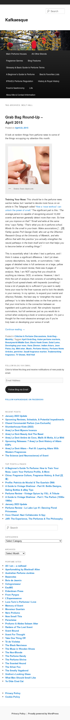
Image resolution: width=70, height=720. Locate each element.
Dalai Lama (54, 342)
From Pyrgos (12, 594)
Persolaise (10, 619)
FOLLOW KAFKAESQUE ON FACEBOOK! (24, 399)
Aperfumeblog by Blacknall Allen (22, 569)
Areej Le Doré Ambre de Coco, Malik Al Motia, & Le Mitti (34, 437)
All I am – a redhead (15, 565)
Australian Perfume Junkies (19, 573)
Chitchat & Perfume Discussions (30, 336)
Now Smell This (13, 616)
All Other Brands (39, 53)
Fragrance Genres (14, 60)
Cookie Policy (12, 696)
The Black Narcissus (16, 645)
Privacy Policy (12, 693)
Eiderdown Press (14, 591)
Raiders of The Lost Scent (18, 627)
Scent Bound (12, 630)
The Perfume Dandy (15, 656)
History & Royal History (48, 81)
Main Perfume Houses (16, 53)
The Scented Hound (15, 663)
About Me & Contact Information (20, 94)
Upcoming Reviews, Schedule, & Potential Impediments (34, 419)
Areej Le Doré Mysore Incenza (21, 430)
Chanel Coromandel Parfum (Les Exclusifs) (28, 423)
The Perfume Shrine (15, 659)
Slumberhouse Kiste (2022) (19, 426)
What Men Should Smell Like (20, 677)
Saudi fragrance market (35, 351)
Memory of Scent (14, 605)
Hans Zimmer (33, 345)
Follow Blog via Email (18, 389)
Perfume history (41, 348)
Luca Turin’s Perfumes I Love (20, 601)
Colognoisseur (13, 583)
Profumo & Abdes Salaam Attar (21, 623)
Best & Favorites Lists (49, 74)
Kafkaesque (16, 20)
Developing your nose (15, 345)
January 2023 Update (16, 415)
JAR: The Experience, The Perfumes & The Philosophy (34, 518)
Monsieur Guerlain (15, 609)
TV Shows (20, 354)
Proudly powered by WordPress (43, 713)
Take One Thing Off (15, 638)
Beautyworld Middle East (17, 342)
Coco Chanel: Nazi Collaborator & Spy (25, 514)
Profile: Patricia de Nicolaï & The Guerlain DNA (30, 482)
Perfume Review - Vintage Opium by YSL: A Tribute (32, 493)
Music (29, 348)
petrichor (18, 351)
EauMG (9, 587)
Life (31, 87)
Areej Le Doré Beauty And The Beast (24, 434)
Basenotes (10, 576)
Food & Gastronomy (15, 87)
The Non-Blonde (13, 652)
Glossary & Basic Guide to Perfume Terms (25, 67)
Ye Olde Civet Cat (14, 681)
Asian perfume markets (48, 339)
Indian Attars (47, 345)
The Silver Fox (13, 666)
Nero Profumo (12, 612)
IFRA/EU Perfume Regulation (19, 81)
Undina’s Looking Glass (18, 674)
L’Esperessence (13, 598)
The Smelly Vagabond (16, 670)
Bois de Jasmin (13, 580)
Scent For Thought (15, 634)
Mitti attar (20, 348)
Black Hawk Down (39, 342)
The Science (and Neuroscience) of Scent (26, 455)
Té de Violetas (12, 641)
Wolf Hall (30, 354)
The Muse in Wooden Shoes (20, 648)
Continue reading (15, 329)
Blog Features (34, 60)
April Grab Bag (29, 339)
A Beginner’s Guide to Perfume (20, 74)
